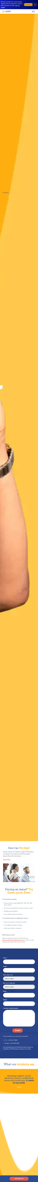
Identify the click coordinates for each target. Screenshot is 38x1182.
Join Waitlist (18, 1178)
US (35, 4)
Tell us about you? (8, 975)
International (28, 4)
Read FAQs (6, 859)
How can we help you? (9, 983)
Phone (4, 991)
